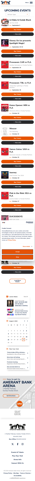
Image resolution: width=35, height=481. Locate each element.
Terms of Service (25, 473)
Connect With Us (17, 463)
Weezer (13, 128)
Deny (17, 257)
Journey (13, 172)
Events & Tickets (17, 452)
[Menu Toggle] (31, 3)
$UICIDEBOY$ (16, 216)
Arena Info (17, 459)
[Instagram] (22, 444)
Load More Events (17, 281)
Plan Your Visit (17, 456)
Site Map (16, 473)
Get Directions (11, 396)
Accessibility (17, 475)
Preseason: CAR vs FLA (20, 62)
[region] (17, 332)
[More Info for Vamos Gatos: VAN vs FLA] (5, 151)
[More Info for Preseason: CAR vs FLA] (5, 64)
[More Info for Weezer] (5, 131)
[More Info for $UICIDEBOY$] (5, 219)
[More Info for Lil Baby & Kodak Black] (5, 22)
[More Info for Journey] (5, 175)
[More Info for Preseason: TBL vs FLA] (5, 85)
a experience (17, 478)
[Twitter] (12, 444)
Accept (18, 251)
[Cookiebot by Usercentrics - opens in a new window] (26, 222)
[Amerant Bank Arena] (6, 5)
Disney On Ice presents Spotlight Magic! (20, 42)
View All (26, 296)
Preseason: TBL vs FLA (20, 83)
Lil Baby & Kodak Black (20, 20)
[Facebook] (17, 444)
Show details (26, 246)
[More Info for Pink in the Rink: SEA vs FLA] (5, 195)
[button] (25, 321)
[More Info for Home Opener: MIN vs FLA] (5, 107)
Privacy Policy (8, 473)
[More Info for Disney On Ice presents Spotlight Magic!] (5, 43)
